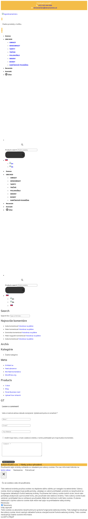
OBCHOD (8, 39)
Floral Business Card (12, 392)
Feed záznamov (11, 368)
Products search (11, 150)
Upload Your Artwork (13, 395)
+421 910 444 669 (45, 5)
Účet (10, 74)
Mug (7, 389)
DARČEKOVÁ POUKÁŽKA (18, 65)
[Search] (15, 154)
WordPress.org (10, 375)
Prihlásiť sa (9, 365)
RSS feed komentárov (13, 372)
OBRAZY (12, 42)
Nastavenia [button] (18, 470)
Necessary (7, 505)
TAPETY (12, 49)
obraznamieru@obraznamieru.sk (45, 8)
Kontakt (8, 71)
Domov (8, 36)
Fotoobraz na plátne (25, 326)
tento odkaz (6, 470)
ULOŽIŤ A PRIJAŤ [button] (7, 517)
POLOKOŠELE (14, 55)
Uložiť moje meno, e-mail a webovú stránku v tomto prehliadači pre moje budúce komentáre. (39, 438)
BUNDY (12, 62)
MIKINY (12, 58)
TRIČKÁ (12, 52)
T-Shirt (7, 385)
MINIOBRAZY (14, 46)
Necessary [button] (5, 503)
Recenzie (8, 68)
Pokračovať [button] (29, 470)
